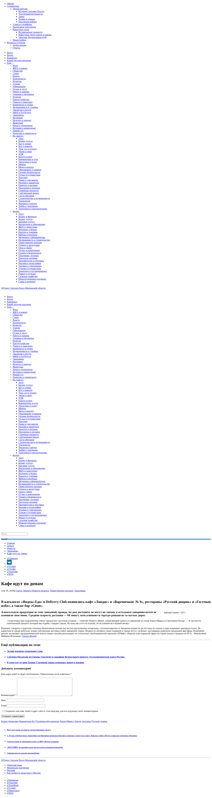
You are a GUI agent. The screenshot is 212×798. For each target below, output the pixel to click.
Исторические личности (30, 32)
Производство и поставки (31, 261)
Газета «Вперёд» (24, 590)
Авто (21, 138)
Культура (17, 81)
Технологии (24, 201)
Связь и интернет (27, 281)
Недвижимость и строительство (34, 240)
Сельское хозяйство (28, 276)
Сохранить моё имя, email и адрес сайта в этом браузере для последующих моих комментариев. (52, 711)
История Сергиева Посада (31, 11)
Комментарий (8, 695)
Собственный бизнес (28, 193)
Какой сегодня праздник (19, 60)
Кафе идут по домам (17, 553)
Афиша (10, 3)
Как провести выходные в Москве (24, 773)
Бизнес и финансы (27, 216)
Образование (19, 86)
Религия (17, 97)
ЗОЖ (20, 154)
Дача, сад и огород (27, 149)
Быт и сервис (24, 143)
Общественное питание (30, 242)
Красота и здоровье (27, 232)
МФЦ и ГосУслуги (22, 112)
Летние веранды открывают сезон (25, 651)
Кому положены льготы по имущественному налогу (29, 730)
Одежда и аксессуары (29, 245)
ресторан (86, 721)
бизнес (4, 721)
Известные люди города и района (34, 35)
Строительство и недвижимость (34, 198)
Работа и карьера (21, 91)
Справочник (13, 6)
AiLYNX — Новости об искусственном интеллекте (38, 782)
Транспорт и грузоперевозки (32, 271)
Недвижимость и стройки (25, 107)
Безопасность (19, 78)
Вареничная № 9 (27, 721)
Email (3, 705)
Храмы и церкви (26, 19)
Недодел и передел (22, 120)
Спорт (16, 73)
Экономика (18, 115)
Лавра (21, 16)
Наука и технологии (23, 125)
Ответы (16, 48)
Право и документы (28, 180)
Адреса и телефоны (22, 24)
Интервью (18, 117)
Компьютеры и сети (28, 159)
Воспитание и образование (31, 224)
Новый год (18, 130)
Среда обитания (26, 196)
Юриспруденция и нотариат (32, 279)
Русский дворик (99, 721)
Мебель (22, 164)
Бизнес (16, 211)
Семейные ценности (28, 190)
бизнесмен (13, 721)
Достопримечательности (30, 14)
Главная (11, 543)
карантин (54, 721)
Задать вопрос (20, 45)
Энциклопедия (20, 9)
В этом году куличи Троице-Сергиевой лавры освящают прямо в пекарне (45, 662)
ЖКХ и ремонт (20, 68)
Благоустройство (21, 99)
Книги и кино (25, 156)
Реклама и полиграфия (29, 263)
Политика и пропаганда (24, 133)
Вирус (10, 52)
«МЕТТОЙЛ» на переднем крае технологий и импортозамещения (35, 747)
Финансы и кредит (27, 203)
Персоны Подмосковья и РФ (32, 37)
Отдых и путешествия (29, 175)
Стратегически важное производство (23, 753)
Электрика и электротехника (32, 209)
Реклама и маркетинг (28, 183)
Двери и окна (25, 151)
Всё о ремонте (25, 146)
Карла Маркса (67, 721)
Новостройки (19, 40)
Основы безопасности (29, 172)
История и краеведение (24, 128)
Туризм (16, 84)
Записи (10, 546)
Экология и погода (22, 110)
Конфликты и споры (23, 104)
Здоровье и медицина (23, 94)
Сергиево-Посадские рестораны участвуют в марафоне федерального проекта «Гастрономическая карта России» (66, 657)
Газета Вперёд (29, 636)
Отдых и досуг (20, 89)
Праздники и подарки (29, 188)
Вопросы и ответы (16, 42)
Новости (11, 548)
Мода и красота (26, 167)
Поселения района (27, 22)
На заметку (18, 136)
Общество (18, 71)
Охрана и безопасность (29, 253)
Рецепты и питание (28, 185)
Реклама (11, 770)
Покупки (22, 177)
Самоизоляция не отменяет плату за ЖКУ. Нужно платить (33, 741)
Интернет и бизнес (27, 229)
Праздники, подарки (28, 255)
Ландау (77, 721)
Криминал (12, 58)
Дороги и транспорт (23, 102)
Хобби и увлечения (27, 206)
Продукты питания (27, 258)
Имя (3, 700)
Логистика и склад (27, 162)
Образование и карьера (29, 170)
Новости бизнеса (40, 590)
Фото (15, 65)
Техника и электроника (30, 266)
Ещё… (10, 63)
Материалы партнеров (18, 767)
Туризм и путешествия (29, 268)
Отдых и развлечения (29, 250)
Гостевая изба (43, 721)
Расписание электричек (24, 27)
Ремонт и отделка (27, 274)
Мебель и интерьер (27, 235)
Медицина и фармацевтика (31, 237)
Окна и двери (25, 248)
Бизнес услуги (25, 141)
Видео (10, 55)
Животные (18, 123)
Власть (16, 76)
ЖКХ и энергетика (27, 227)
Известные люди (21, 29)
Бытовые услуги (26, 222)
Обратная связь (14, 765)
